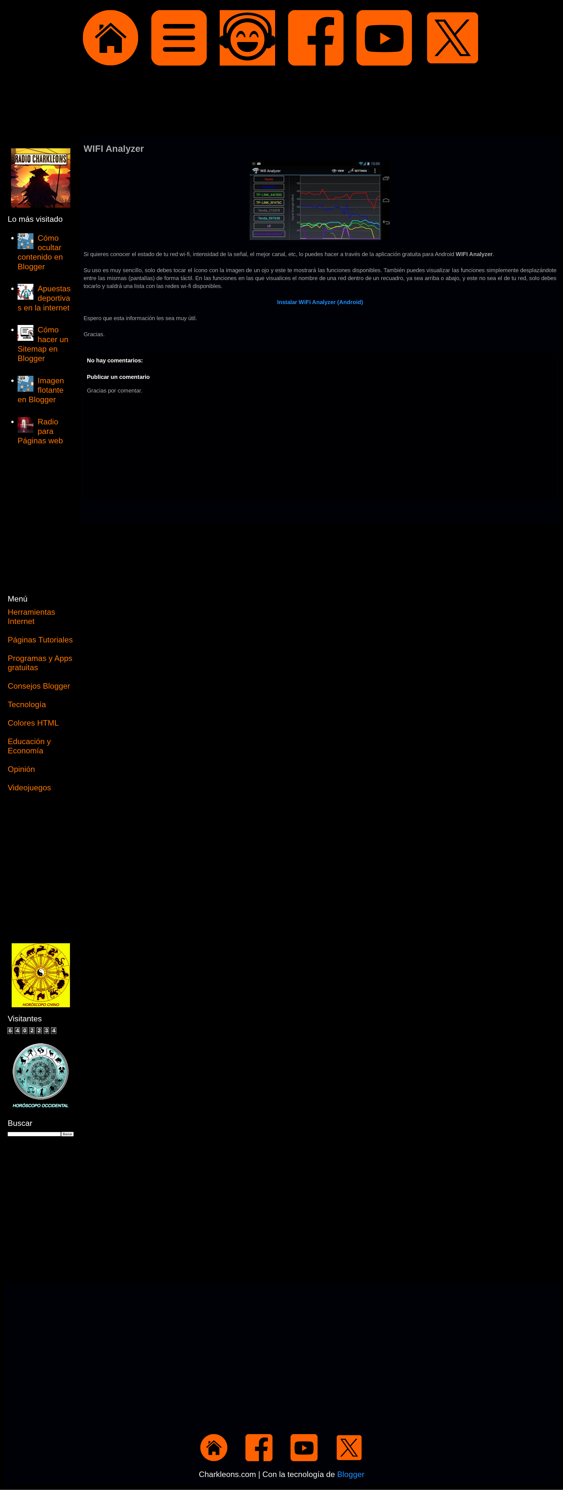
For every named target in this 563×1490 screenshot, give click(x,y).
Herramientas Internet (31, 616)
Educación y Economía (29, 746)
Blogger (350, 1474)
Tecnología (27, 704)
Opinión (21, 769)
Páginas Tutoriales (40, 639)
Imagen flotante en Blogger (41, 390)
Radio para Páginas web (40, 431)
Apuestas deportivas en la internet (44, 298)
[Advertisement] (281, 101)
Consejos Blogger (39, 685)
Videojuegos (29, 787)
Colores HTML (33, 722)
